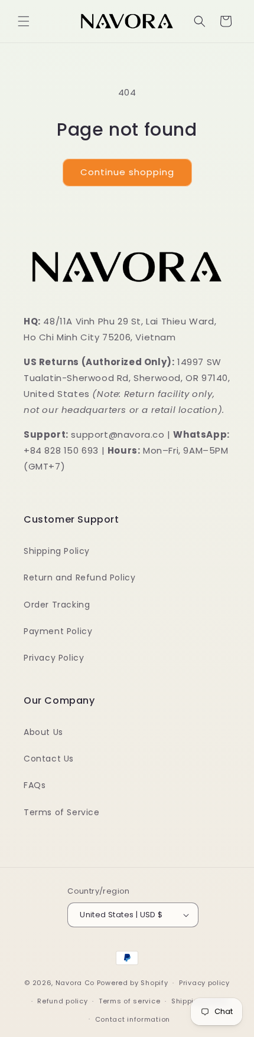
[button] (24, 21)
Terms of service (129, 1001)
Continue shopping (127, 172)
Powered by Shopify (132, 982)
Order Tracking (57, 605)
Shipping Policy (57, 551)
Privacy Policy (54, 658)
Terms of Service (62, 812)
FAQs (34, 785)
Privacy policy (204, 982)
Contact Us (49, 758)
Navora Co (75, 982)
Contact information (132, 1019)
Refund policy (62, 1001)
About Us (43, 732)
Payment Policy (58, 631)
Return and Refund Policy (79, 577)
